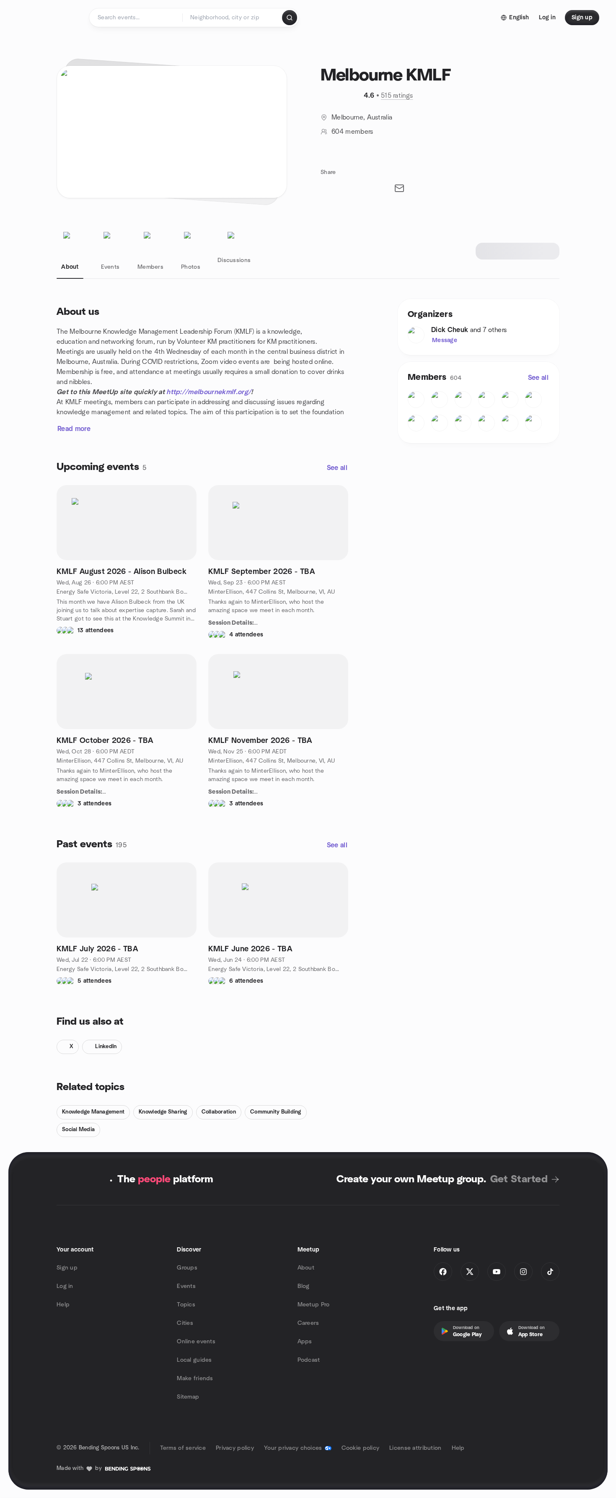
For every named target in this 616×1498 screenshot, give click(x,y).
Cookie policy (361, 1448)
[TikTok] (550, 1271)
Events (186, 1286)
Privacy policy (235, 1448)
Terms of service (183, 1448)
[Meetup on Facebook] (443, 1271)
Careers (308, 1323)
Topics (186, 1305)
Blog (304, 1286)
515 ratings (397, 95)
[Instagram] (523, 1271)
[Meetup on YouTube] (496, 1271)
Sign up (67, 1268)
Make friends (195, 1378)
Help (63, 1305)
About (306, 1268)
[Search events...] (289, 17)
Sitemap (188, 1397)
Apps (305, 1342)
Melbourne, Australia (361, 117)
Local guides (194, 1360)
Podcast (309, 1360)
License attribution (415, 1448)
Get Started (519, 1179)
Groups (187, 1268)
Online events (196, 1342)
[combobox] (232, 17)
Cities (185, 1323)
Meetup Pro (314, 1305)
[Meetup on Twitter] (470, 1271)
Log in (65, 1286)
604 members (352, 131)
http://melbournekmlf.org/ (208, 392)
